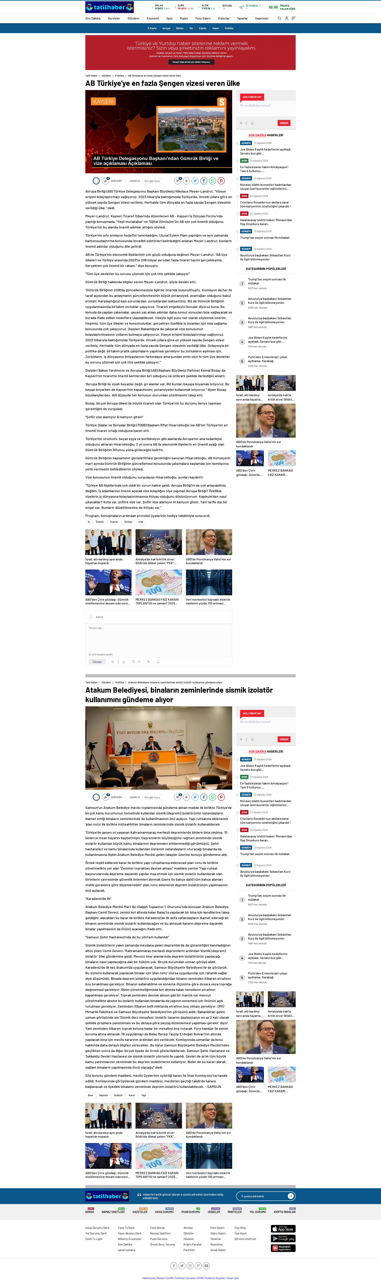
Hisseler (214, 1210)
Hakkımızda (148, 1278)
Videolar (224, 18)
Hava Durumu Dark (97, 1227)
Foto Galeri (203, 18)
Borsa (89, 1210)
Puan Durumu (191, 1210)
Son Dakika (92, 18)
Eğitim (202, 28)
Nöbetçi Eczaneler (130, 1239)
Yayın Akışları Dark (129, 1233)
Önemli (100, 521)
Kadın (184, 18)
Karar (132, 1095)
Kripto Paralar (285, 1210)
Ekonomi (153, 18)
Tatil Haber (91, 75)
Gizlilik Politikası (176, 1278)
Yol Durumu (258, 1210)
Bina (90, 1095)
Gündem (133, 18)
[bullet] (139, 661)
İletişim (161, 1278)
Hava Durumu (164, 1210)
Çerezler (191, 1278)
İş (89, 521)
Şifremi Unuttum (245, 1239)
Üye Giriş (240, 1227)
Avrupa (166, 28)
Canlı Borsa (157, 1227)
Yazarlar (242, 18)
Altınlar (188, 1227)
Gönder (97, 662)
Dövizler (189, 1233)
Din (191, 28)
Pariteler (235, 1210)
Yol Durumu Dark (96, 1233)
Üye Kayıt (241, 1233)
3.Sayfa (152, 28)
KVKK (200, 1278)
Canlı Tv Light (94, 1239)
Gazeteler (262, 18)
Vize (140, 521)
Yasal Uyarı (233, 1278)
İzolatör (118, 1095)
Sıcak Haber (218, 1250)
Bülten (180, 28)
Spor (169, 18)
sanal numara (126, 1250)
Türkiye (128, 521)
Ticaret (114, 521)
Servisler (114, 18)
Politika (229, 28)
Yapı (143, 1095)
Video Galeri (218, 1233)
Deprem (103, 1095)
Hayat (215, 28)
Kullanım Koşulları (215, 1278)
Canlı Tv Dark (126, 1227)
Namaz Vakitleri (113, 1210)
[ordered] (133, 661)
